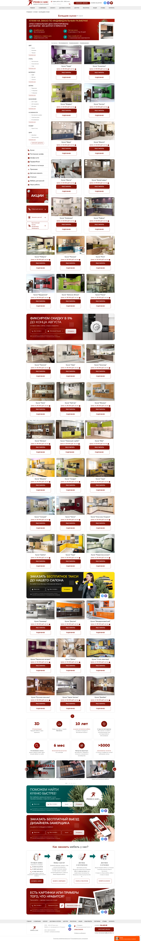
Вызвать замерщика (59, 881)
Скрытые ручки (35, 117)
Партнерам (97, 921)
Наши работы (35, 184)
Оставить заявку (36, 881)
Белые (33, 48)
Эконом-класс (35, 137)
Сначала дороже (84, 43)
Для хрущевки (35, 104)
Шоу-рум (76, 7)
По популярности (63, 43)
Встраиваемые (35, 119)
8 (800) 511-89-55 (96, 3)
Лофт (33, 66)
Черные (33, 52)
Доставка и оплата (64, 7)
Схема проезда (78, 929)
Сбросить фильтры (37, 143)
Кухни (35, 12)
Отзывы (103, 7)
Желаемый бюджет (56, 331)
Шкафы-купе (34, 158)
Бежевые (34, 50)
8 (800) (101, 925)
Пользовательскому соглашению (53, 336)
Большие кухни (44, 12)
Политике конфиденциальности (38, 336)
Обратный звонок (104, 929)
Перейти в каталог (104, 881)
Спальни (33, 177)
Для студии (34, 101)
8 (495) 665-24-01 (96, 1)
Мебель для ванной (37, 181)
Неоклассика (35, 61)
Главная (32, 7)
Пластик (34, 79)
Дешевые (34, 135)
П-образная (34, 90)
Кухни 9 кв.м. (35, 128)
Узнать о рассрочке (82, 881)
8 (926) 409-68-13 (96, 5)
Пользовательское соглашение (79, 938)
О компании (42, 7)
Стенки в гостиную (37, 165)
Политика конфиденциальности (61, 938)
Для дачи (34, 106)
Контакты (111, 7)
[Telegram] (105, 3)
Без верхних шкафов (37, 115)
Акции (95, 7)
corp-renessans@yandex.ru (104, 933)
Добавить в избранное (80, 933)
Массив (33, 77)
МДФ (33, 74)
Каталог (52, 7)
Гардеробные (35, 161)
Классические (35, 63)
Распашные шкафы (37, 154)
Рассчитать (66, 72)
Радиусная (34, 88)
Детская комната (36, 173)
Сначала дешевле (73, 43)
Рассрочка (86, 7)
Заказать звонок (82, 3)
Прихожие (34, 169)
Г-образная (34, 93)
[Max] (108, 3)
